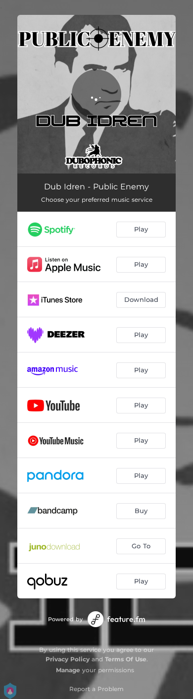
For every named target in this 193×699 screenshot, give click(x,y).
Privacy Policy (68, 659)
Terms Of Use (125, 659)
